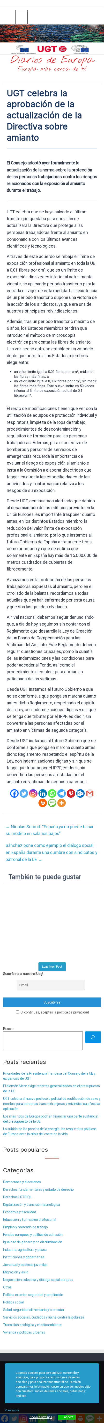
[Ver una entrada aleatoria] (95, 17)
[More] (61, 803)
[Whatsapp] (52, 793)
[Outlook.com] (80, 793)
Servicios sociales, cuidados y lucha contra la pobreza (43, 1317)
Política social (13, 1302)
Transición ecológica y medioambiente (32, 1325)
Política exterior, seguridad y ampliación (33, 1295)
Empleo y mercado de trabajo (25, 1227)
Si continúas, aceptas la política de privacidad (54, 1012)
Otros (7, 1287)
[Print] (42, 803)
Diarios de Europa (52, 60)
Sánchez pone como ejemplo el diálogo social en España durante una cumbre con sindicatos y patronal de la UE (51, 852)
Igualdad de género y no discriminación (32, 1242)
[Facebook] (14, 793)
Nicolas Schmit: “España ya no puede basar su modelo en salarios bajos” (50, 830)
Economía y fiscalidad (19, 1212)
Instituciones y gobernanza (23, 1257)
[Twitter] (24, 793)
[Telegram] (61, 793)
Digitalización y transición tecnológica (31, 1204)
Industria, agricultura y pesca (25, 1250)
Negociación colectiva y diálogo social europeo (38, 1280)
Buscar (8, 1029)
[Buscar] (93, 1037)
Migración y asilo (15, 1272)
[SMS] (52, 803)
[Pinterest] (71, 793)
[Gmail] (90, 793)
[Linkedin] (42, 793)
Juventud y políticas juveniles (25, 1265)
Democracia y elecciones (22, 1182)
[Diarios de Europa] (9, 17)
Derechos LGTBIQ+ (17, 1197)
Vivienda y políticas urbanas (24, 1332)
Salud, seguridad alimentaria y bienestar (33, 1310)
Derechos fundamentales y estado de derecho (38, 1189)
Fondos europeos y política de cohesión (33, 1235)
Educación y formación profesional (29, 1220)
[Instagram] (33, 793)
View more (12, 1410)
